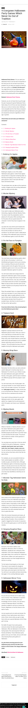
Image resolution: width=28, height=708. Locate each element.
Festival (7, 657)
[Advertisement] (14, 64)
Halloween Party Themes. (13, 97)
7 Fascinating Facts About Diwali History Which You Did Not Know (7, 676)
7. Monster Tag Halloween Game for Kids (14, 144)
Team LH (5, 24)
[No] (25, 707)
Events (3, 8)
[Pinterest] (9, 27)
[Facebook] (2, 27)
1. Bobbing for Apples (9, 128)
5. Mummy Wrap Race (9, 139)
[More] (16, 27)
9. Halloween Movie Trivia (10, 150)
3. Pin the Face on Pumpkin (11, 134)
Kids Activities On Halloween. (15, 652)
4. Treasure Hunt (8, 136)
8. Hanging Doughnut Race (10, 147)
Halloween (13, 657)
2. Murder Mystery (8, 131)
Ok (23, 707)
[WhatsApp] (13, 27)
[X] (6, 27)
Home (2, 5)
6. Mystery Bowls (8, 142)
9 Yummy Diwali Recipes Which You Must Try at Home (21, 676)
